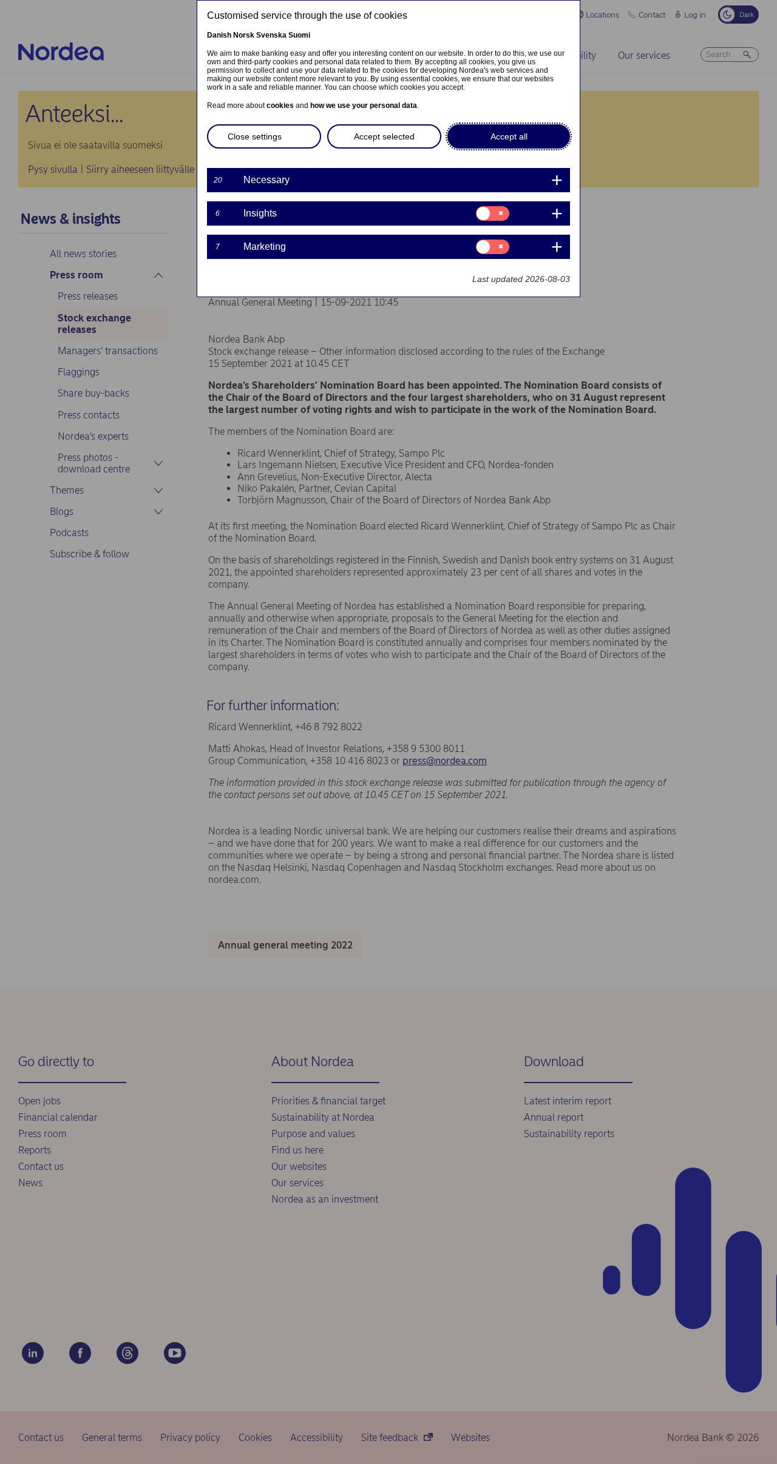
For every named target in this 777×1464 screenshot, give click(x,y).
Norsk (243, 35)
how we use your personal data (363, 105)
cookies (280, 105)
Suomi (299, 35)
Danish (219, 35)
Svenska (271, 35)
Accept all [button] (509, 136)
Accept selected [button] (384, 136)
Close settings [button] (255, 136)
